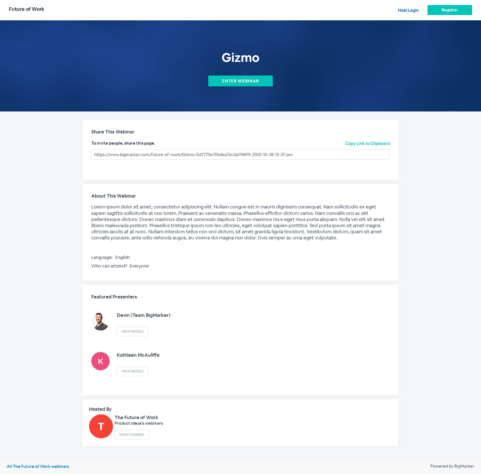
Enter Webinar (240, 81)
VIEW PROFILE (132, 331)
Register (449, 10)
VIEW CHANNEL (132, 434)
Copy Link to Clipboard (367, 143)
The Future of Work (136, 417)
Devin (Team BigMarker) (143, 315)
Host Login (408, 10)
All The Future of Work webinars (38, 466)
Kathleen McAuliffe (138, 355)
